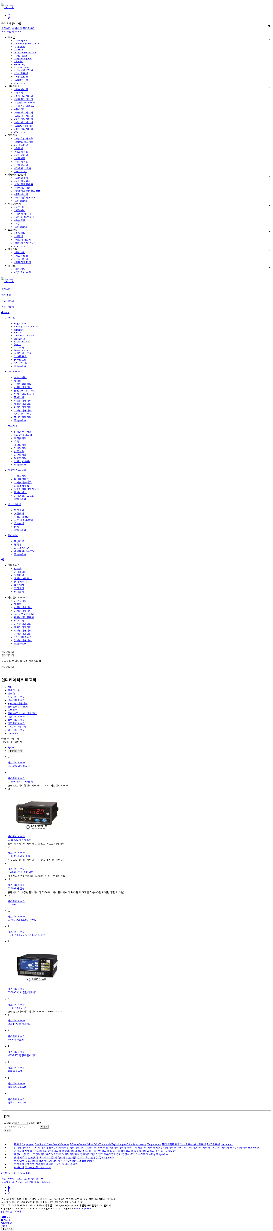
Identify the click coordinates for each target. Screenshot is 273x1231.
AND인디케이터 (23, 637)
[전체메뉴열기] (9, 15)
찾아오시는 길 (43, 1167)
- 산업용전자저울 (23, 138)
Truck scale (105, 1144)
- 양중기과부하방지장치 (27, 191)
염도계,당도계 (52, 1160)
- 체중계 (18, 236)
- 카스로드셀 (21, 73)
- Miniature (19, 46)
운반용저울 (103, 1151)
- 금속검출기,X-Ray (24, 197)
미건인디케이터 (23, 634)
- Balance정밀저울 (23, 141)
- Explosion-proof (23, 58)
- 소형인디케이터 (23, 96)
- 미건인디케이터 (23, 122)
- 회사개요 (19, 269)
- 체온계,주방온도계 (25, 243)
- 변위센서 (19, 210)
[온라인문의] (9, 18)
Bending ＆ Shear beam (47, 1144)
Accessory (141, 1144)
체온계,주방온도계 (71, 1160)
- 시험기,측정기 (22, 213)
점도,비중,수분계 (75, 1157)
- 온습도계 (19, 220)
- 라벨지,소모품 (22, 168)
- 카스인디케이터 (23, 112)
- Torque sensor (21, 67)
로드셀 (17, 568)
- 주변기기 (19, 109)
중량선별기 (128, 1154)
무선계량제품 (53, 1154)
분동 (98, 1157)
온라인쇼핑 (7, 31)
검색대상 (9, 1123)
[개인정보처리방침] (12, 1211)
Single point (28, 1144)
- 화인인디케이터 (23, 119)
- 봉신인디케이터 (23, 129)
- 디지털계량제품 (23, 184)
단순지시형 (20, 600)
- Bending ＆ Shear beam (26, 43)
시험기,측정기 (57, 1157)
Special (132, 1144)
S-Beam (74, 1144)
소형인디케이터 (23, 607)
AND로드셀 (213, 1144)
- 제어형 (18, 92)
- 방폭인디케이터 (23, 99)
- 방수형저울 (21, 161)
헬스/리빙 (19, 585)
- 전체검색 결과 (22, 262)
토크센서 (33, 1157)
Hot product (20, 643)
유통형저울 (140, 1151)
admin (18, 31)
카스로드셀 (186, 1144)
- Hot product (20, 83)
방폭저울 (115, 1151)
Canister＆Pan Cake (88, 1144)
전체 (10, 687)
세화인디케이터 (23, 627)
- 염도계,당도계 (22, 239)
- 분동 (17, 223)
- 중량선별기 (21, 194)
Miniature (64, 1144)
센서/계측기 (20, 581)
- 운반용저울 (21, 155)
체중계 (40, 1160)
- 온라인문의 (21, 259)
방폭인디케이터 (23, 610)
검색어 (34, 1123)
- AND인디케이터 (23, 125)
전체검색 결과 (70, 1164)
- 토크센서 (19, 207)
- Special (18, 61)
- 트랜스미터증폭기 (25, 106)
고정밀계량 (39, 1154)
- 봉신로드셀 (21, 76)
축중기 (79, 1151)
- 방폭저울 (19, 158)
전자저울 (19, 575)
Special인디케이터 (24, 614)
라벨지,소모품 (155, 1151)
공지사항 (30, 1164)
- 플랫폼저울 (21, 145)
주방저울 (30, 1160)
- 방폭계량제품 (22, 187)
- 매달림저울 (21, 151)
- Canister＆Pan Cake (25, 52)
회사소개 (17, 28)
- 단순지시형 (21, 89)
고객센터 (6, 28)
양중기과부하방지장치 (108, 1154)
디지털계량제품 (71, 1154)
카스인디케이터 (23, 624)
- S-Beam (18, 49)
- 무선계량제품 (22, 181)
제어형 (17, 604)
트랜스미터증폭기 (24, 617)
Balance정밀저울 (52, 1151)
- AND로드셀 (21, 80)
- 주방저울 (19, 233)
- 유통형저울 (21, 165)
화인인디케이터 (23, 630)
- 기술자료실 (21, 255)
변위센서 (44, 1157)
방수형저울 (127, 1151)
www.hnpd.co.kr (83, 1208)
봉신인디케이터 (23, 640)
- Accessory (20, 64)
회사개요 (30, 1167)
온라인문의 (29, 28)
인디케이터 (20, 571)
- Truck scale (20, 55)
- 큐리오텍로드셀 (23, 70)
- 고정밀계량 (21, 177)
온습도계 (90, 1157)
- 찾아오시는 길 (22, 272)
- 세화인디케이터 (23, 116)
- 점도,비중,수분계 (24, 217)
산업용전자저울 (33, 1151)
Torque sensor (154, 1144)
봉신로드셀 (199, 1144)
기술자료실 (41, 1164)
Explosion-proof (119, 1144)
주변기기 (19, 620)
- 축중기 (18, 148)
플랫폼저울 (68, 1151)
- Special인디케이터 (24, 102)
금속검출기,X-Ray (145, 1154)
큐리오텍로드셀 (170, 1144)
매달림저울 (89, 1151)
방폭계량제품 (87, 1154)
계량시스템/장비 (23, 578)
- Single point (20, 40)
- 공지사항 (19, 252)
